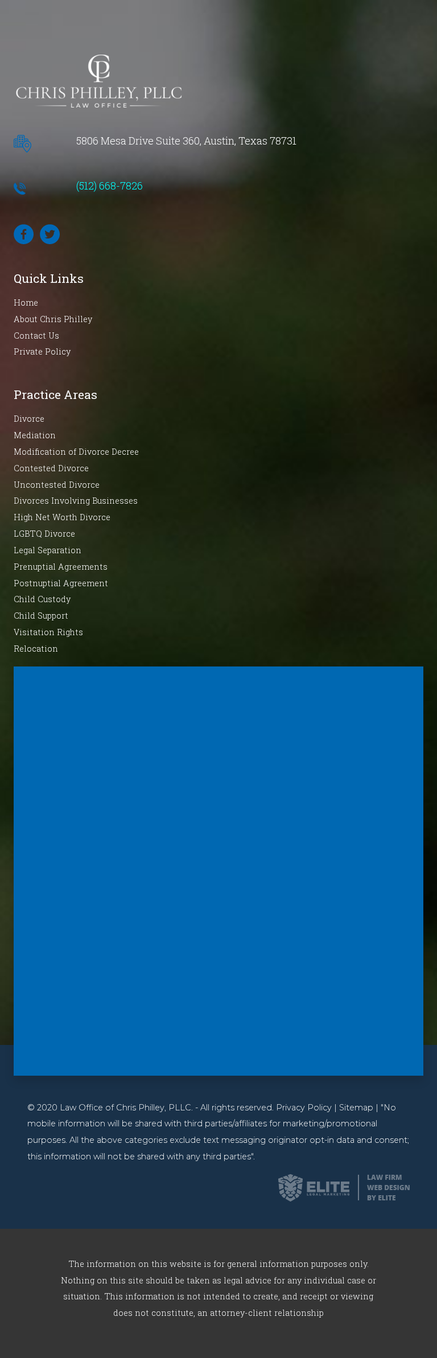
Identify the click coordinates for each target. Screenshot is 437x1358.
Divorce (29, 418)
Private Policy (42, 351)
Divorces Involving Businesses (76, 500)
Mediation (35, 435)
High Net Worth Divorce (62, 517)
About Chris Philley (53, 319)
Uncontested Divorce (57, 484)
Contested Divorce (51, 468)
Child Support (41, 615)
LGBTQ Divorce (44, 533)
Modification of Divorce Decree (76, 451)
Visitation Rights (48, 632)
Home (26, 302)
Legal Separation (47, 550)
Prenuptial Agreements (61, 566)
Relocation (36, 648)
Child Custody (42, 599)
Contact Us (36, 335)
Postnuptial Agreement (61, 583)
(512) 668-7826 (109, 185)
